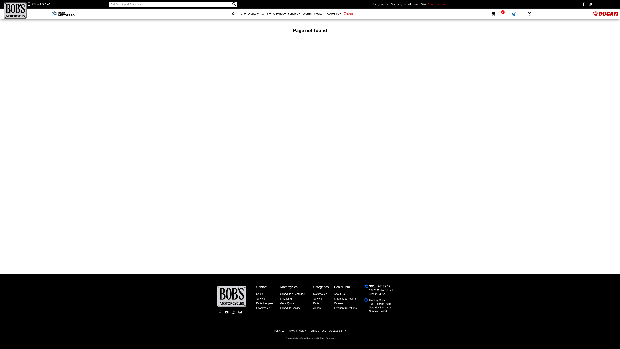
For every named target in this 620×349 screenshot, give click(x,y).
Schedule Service (290, 308)
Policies (279, 330)
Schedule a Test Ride (292, 294)
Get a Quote (287, 303)
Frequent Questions (345, 308)
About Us (333, 13)
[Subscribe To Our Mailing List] (240, 312)
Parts (265, 13)
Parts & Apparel (265, 303)
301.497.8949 (379, 286)
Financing (286, 298)
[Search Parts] (234, 4)
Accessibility (337, 330)
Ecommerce (263, 308)
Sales (259, 294)
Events (307, 13)
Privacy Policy (297, 330)
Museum (319, 13)
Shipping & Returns (345, 298)
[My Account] (514, 14)
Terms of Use (317, 330)
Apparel (278, 13)
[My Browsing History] (530, 13)
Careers (338, 303)
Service (293, 13)
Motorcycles (247, 13)
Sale (350, 14)
